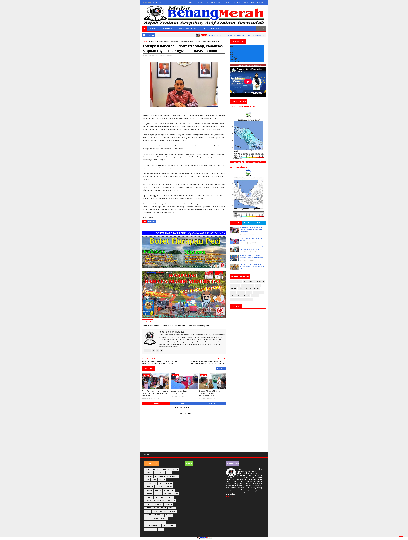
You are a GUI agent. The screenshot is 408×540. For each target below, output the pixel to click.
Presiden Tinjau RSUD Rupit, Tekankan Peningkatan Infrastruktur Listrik (209, 393)
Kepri (233, 292)
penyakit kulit (151, 529)
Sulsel (246, 295)
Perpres (149, 508)
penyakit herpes (169, 525)
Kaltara (249, 288)
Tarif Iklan (236, 2)
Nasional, (170, 56)
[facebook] (153, 2)
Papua (249, 292)
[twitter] (157, 2)
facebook (211, 403)
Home (145, 42)
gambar (164, 518)
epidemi (156, 518)
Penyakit (171, 501)
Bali (245, 281)
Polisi (148, 511)
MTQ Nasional (169, 490)
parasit (162, 522)
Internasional (154, 29)
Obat (176, 494)
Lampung (241, 292)
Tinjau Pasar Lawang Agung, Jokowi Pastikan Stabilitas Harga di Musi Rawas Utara (202, 35)
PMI (156, 497)
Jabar (244, 285)
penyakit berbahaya (153, 525)
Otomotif (149, 497)
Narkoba (149, 494)
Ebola (169, 473)
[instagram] (160, 2)
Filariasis (174, 476)
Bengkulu (260, 281)
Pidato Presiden (160, 508)
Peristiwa (168, 504)
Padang (163, 497)
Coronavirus (159, 473)
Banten (252, 281)
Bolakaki (149, 473)
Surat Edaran (158, 515)
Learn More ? (230, 496)
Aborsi (148, 469)
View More (222, 368)
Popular (248, 223)
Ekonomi (149, 476)
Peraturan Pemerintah (154, 504)
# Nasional (151, 221)
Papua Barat (258, 292)
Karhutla (168, 483)
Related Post (149, 369)
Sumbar (234, 299)
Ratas (155, 511)
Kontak (200, 2)
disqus (183, 403)
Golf (147, 480)
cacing (148, 518)
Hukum (154, 480)
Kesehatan (190, 29)
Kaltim (256, 288)
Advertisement (214, 29)
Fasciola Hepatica (161, 476)
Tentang (191, 2)
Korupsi (169, 487)
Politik (202, 29)
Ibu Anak (162, 480)
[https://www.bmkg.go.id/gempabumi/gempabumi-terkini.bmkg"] (248, 135)
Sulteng (255, 295)
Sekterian (163, 511)
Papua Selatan (236, 295)
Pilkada (171, 508)
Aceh (232, 281)
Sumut (249, 299)
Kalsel (241, 288)
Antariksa (157, 469)
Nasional (178, 29)
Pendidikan (161, 501)
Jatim (258, 285)
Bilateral (174, 469)
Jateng (250, 285)
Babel (239, 281)
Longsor (158, 490)
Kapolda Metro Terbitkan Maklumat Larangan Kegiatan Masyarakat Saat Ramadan (252, 266)
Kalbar (233, 288)
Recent (236, 223)
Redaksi (227, 2)
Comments (260, 223)
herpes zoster (151, 522)
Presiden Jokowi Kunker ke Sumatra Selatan (261, 35)
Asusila (166, 469)
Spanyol (172, 511)
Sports (148, 515)
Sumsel (242, 299)
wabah (161, 529)
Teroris (169, 515)
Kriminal (149, 490)
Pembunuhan (150, 501)
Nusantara (167, 29)
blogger (156, 403)
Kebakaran (149, 487)
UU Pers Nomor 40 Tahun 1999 (254, 2)
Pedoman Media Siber (213, 2)
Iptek (161, 483)
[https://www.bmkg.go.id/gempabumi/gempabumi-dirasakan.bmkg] (248, 193)
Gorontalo (235, 285)
